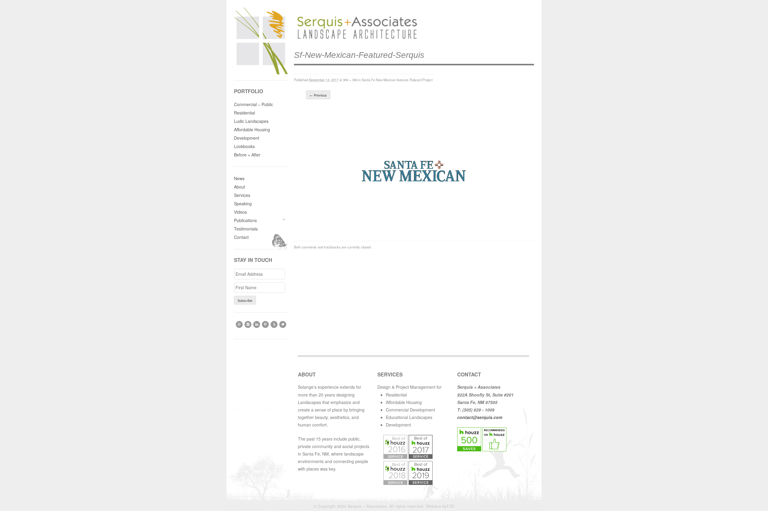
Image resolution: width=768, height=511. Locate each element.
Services (242, 195)
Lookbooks (244, 146)
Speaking (243, 203)
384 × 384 (350, 79)
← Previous (318, 95)
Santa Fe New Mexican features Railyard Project (397, 79)
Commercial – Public (253, 104)
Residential (244, 113)
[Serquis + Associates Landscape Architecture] (355, 39)
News (239, 178)
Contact (241, 237)
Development (246, 138)
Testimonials (246, 229)
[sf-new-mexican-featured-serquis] (414, 229)
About (239, 187)
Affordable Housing (252, 129)
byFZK (448, 506)
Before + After (247, 155)
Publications (245, 220)
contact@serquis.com (479, 417)
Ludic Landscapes (251, 121)
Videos (240, 212)
